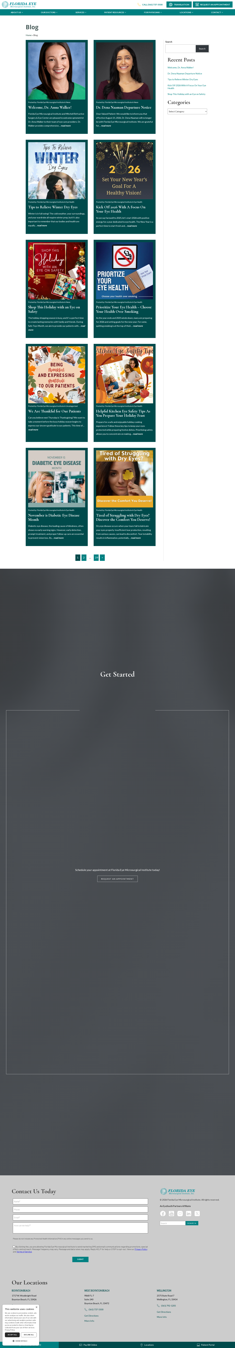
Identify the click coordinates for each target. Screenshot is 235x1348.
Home (29, 35)
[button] (21, 1341)
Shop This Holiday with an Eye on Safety (186, 94)
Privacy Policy (10, 1330)
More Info (89, 1320)
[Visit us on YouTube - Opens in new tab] (171, 1213)
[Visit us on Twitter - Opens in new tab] (197, 1213)
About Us (16, 12)
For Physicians (152, 12)
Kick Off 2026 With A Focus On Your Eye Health (187, 87)
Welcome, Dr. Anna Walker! (181, 67)
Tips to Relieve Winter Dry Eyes (183, 79)
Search (168, 41)
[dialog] (20, 1325)
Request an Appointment (117, 879)
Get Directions (91, 1315)
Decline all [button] (29, 1335)
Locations (185, 12)
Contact (216, 12)
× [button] (36, 1307)
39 (96, 557)
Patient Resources (114, 12)
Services (80, 12)
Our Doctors (48, 12)
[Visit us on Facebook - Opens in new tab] (163, 1213)
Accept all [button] (12, 1335)
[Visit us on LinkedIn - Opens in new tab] (189, 1213)
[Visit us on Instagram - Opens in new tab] (180, 1213)
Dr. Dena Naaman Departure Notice (185, 73)
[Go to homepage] (19, 4)
